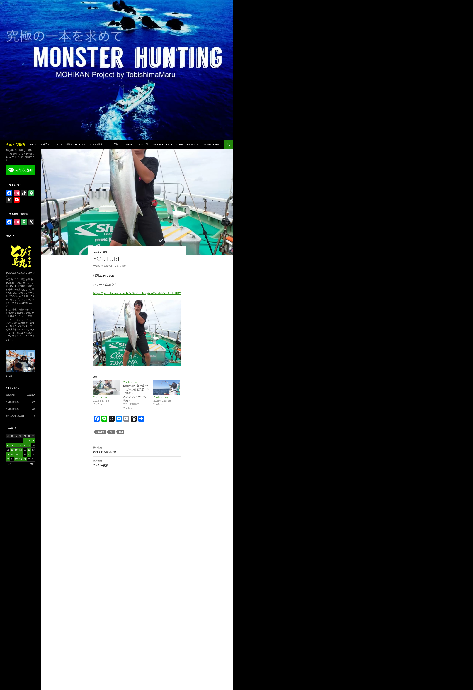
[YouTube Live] (106, 387)
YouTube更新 (100, 463)
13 (16, 449)
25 (7, 459)
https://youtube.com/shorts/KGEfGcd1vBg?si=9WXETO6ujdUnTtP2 (137, 293)
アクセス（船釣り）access (70, 144)
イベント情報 (96, 144)
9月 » (32, 463)
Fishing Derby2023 (185, 144)
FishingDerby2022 (212, 144)
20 (16, 454)
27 (16, 459)
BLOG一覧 (143, 144)
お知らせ (97, 252)
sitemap (129, 144)
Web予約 (114, 144)
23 (29, 454)
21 (20, 454)
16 (29, 449)
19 (12, 454)
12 (12, 449)
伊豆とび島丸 (15, 144)
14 (20, 449)
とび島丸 (100, 432)
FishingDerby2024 (162, 144)
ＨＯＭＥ (30, 144)
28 (20, 459)
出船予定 (45, 144)
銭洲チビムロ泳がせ (104, 449)
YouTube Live (100, 396)
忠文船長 (121, 265)
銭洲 (105, 252)
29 (24, 459)
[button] (31, 361)
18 (7, 454)
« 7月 (8, 463)
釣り (112, 432)
